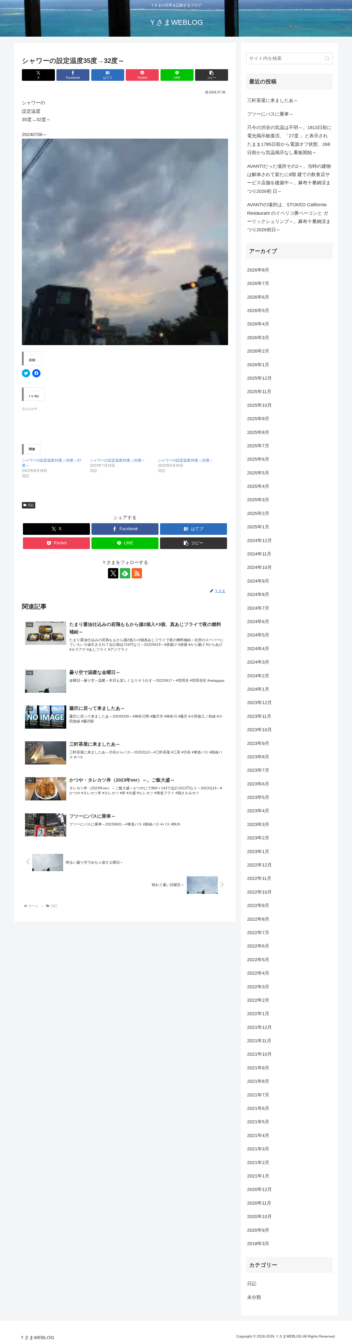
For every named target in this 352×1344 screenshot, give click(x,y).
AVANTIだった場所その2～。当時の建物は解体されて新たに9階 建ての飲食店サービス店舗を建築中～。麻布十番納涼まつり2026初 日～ (289, 179)
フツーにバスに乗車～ (270, 114)
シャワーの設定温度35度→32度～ (117, 460)
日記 (31, 505)
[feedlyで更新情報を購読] (125, 573)
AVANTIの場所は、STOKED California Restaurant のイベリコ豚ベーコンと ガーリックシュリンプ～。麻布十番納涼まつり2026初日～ (289, 217)
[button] (211, 75)
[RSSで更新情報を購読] (137, 573)
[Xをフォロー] (113, 573)
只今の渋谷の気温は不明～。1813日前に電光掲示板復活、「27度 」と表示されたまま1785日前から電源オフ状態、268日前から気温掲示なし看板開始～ (289, 140)
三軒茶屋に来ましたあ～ (272, 100)
